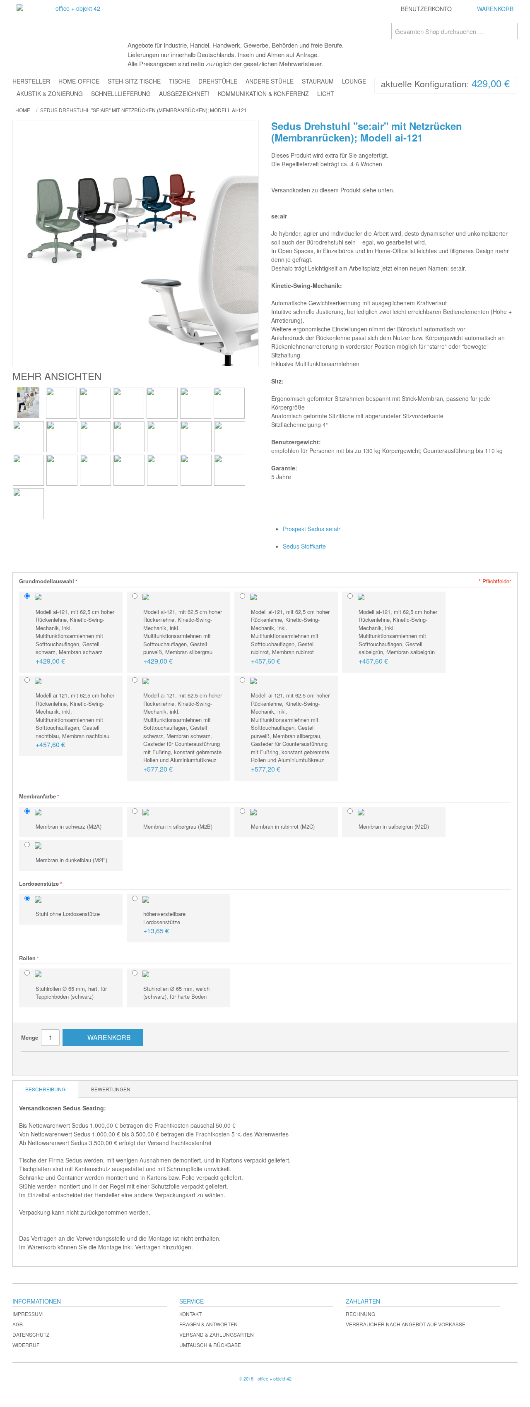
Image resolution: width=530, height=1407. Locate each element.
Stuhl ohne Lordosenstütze (68, 914)
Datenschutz (30, 1334)
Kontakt (190, 1313)
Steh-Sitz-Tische (134, 81)
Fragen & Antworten (208, 1324)
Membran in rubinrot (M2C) (283, 826)
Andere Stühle (270, 81)
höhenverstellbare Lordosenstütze (164, 922)
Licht (325, 93)
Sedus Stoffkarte (304, 546)
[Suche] (509, 31)
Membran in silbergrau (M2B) (177, 826)
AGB (17, 1324)
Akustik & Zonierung (50, 93)
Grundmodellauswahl (46, 581)
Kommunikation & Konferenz (263, 93)
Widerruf (25, 1344)
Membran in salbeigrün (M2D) (394, 826)
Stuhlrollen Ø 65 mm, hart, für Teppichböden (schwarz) (71, 993)
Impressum (27, 1313)
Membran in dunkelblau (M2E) (71, 860)
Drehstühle (217, 81)
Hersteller (31, 81)
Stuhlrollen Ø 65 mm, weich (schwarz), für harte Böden (176, 993)
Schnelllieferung (121, 93)
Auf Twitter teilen (68, 1061)
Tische (179, 81)
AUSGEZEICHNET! (184, 93)
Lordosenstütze (39, 883)
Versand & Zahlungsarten (216, 1334)
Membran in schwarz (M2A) (68, 826)
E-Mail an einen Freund (35, 1061)
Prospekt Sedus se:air (311, 529)
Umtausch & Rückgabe (210, 1344)
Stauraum (318, 81)
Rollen (27, 958)
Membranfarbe (37, 796)
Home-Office (78, 81)
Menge (29, 1037)
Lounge (354, 81)
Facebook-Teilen (52, 1061)
